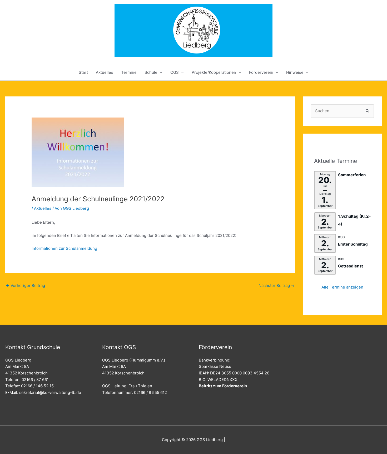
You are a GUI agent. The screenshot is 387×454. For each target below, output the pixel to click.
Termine (129, 72)
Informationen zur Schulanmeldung (64, 248)
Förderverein (261, 72)
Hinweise (295, 72)
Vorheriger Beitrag (25, 285)
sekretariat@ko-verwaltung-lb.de (50, 392)
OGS (174, 72)
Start (83, 72)
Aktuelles (104, 72)
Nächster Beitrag (277, 285)
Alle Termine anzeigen (342, 287)
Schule (151, 72)
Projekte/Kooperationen (214, 72)
